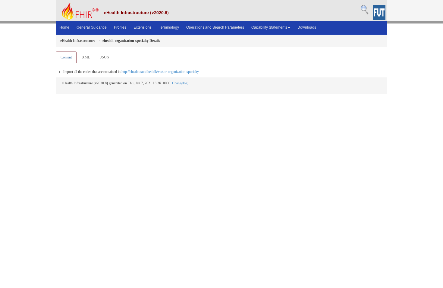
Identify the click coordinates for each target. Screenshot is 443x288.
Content (66, 57)
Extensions (143, 27)
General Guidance (92, 27)
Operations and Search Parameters (215, 27)
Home (64, 27)
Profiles (120, 27)
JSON (104, 57)
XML (86, 57)
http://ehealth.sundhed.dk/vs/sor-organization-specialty (160, 72)
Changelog (179, 83)
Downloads (306, 27)
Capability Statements (269, 27)
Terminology (169, 27)
